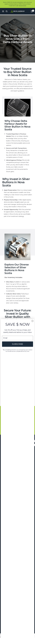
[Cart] (32, 11)
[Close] (32, 321)
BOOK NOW (22, 5)
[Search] (6, 11)
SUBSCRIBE (17, 344)
